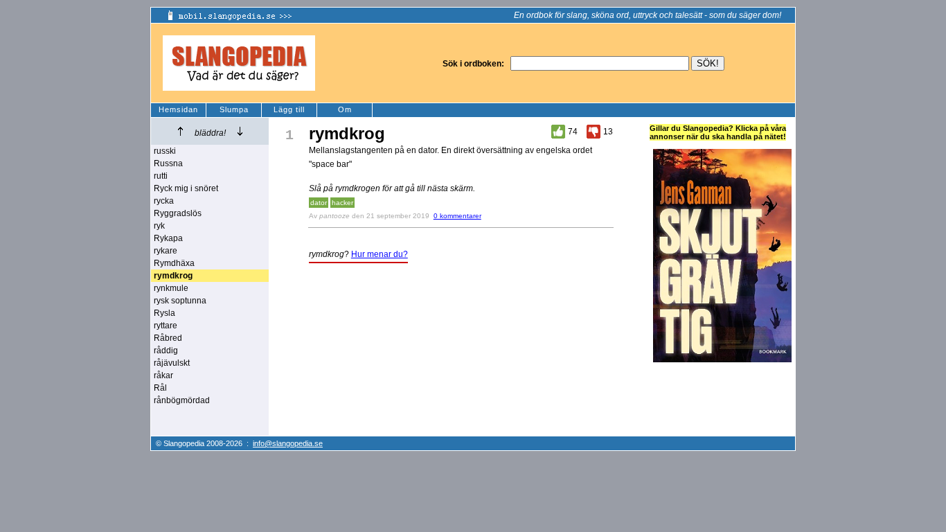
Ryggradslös (178, 213)
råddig (166, 350)
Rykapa (168, 238)
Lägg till (289, 109)
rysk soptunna (180, 300)
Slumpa (234, 109)
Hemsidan (178, 109)
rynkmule (171, 288)
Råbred (168, 338)
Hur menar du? (379, 254)
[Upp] (180, 131)
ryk (159, 226)
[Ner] (240, 131)
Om (345, 109)
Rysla (164, 313)
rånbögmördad (182, 400)
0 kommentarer (457, 216)
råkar (163, 375)
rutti (161, 176)
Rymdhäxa (174, 263)
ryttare (165, 325)
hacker (342, 202)
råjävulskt (172, 363)
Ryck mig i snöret (186, 188)
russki (165, 151)
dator (318, 202)
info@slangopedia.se (288, 443)
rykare (165, 251)
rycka (164, 201)
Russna (168, 163)
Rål (160, 388)
